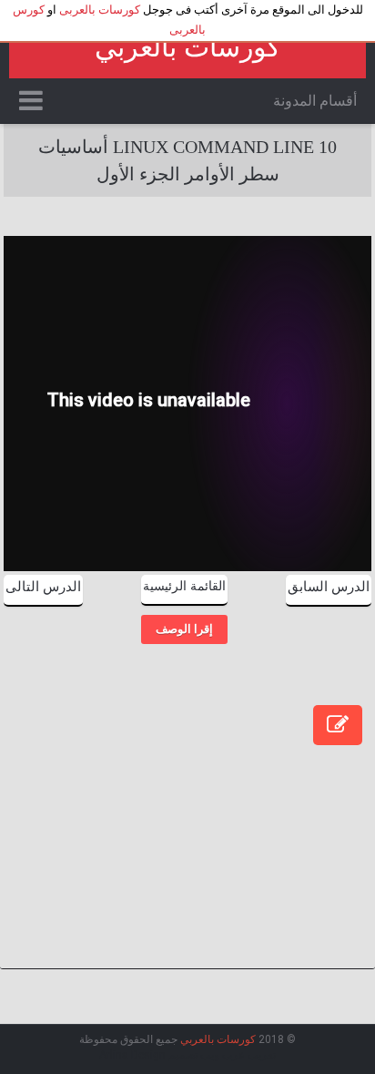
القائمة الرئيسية (184, 586)
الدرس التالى (43, 586)
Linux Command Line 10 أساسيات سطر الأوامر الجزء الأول (187, 160)
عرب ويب (222, 1054)
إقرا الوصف (184, 629)
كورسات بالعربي (187, 47)
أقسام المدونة (315, 100)
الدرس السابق (329, 586)
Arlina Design (132, 1054)
